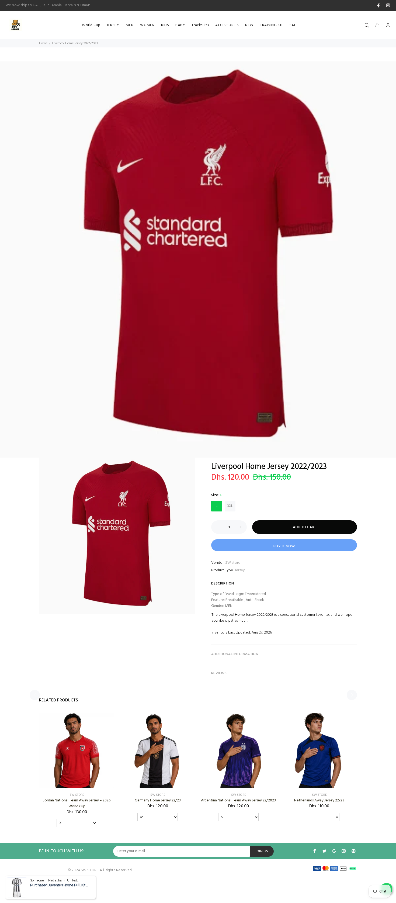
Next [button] (352, 695)
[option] (198, 259)
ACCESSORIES (227, 25)
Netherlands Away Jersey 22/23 (319, 800)
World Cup (91, 25)
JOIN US (261, 851)
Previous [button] (35, 695)
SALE (294, 25)
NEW (249, 25)
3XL (230, 506)
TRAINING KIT (271, 25)
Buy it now (284, 546)
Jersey (240, 570)
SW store (232, 563)
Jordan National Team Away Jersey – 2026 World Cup (76, 803)
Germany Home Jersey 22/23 (158, 800)
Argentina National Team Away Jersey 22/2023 (238, 800)
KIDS (165, 25)
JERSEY (113, 25)
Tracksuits (200, 25)
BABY (180, 25)
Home (43, 43)
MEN (130, 25)
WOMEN (147, 25)
